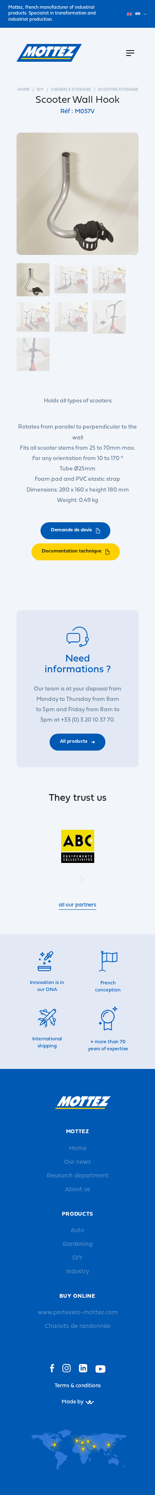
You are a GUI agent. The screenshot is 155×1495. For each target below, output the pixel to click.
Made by (72, 1402)
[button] (82, 878)
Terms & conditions (78, 1385)
